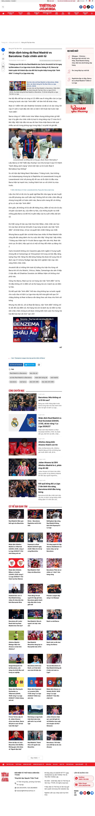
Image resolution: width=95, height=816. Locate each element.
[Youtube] (89, 1)
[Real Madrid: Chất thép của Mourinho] (35, 563)
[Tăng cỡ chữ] (3, 63)
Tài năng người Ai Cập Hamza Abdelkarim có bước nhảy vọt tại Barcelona (54, 548)
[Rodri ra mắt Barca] (54, 614)
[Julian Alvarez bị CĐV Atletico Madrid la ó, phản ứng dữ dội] (23, 467)
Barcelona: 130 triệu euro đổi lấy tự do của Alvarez (54, 745)
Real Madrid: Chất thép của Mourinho (34, 571)
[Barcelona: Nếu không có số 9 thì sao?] (23, 402)
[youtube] (84, 6)
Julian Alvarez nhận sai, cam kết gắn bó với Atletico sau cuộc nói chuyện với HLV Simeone (54, 721)
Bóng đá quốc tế (47, 13)
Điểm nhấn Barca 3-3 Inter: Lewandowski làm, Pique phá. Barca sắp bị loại (33, 190)
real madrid (54, 377)
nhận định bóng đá (41, 377)
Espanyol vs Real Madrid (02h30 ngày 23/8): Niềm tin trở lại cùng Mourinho (35, 548)
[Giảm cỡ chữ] (3, 70)
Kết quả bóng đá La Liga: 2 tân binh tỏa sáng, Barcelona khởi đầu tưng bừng (49, 488)
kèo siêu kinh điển (48, 382)
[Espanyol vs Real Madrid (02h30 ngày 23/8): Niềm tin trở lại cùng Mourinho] (35, 537)
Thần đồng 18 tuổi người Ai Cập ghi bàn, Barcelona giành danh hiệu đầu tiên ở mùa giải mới (35, 600)
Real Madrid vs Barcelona (18, 373)
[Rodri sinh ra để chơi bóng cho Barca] (54, 635)
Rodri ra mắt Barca (53, 621)
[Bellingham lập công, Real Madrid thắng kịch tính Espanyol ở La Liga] (54, 514)
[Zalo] (92, 6)
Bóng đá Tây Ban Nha (28, 42)
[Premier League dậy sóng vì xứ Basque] (54, 588)
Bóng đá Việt (36, 13)
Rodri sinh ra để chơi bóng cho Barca (53, 643)
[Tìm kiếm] (3, 7)
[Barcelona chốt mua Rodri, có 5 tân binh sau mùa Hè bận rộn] (35, 658)
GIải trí (69, 13)
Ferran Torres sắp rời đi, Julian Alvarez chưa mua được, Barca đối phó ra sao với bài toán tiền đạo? (16, 721)
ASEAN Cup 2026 (11, 13)
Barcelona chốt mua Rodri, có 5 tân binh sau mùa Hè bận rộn (34, 668)
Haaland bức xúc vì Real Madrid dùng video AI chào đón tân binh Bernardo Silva (16, 599)
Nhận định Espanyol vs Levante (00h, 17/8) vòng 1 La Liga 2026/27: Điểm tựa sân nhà (34, 693)
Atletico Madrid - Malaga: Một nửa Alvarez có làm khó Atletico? (15, 645)
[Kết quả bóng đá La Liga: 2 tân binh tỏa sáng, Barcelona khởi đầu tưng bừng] (23, 488)
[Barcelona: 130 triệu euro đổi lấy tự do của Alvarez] (54, 735)
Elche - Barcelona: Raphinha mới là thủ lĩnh (34, 523)
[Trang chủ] (3, 13)
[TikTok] (93, 1)
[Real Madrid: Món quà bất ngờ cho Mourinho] (16, 514)
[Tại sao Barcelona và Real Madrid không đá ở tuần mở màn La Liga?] (54, 658)
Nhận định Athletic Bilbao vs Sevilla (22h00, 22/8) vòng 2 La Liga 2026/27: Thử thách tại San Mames (16, 574)
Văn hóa (56, 13)
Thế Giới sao (76, 13)
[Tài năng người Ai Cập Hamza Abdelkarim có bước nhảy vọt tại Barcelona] (54, 537)
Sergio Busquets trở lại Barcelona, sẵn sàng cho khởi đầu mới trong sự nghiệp (16, 669)
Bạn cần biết (85, 13)
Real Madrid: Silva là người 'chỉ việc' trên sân (34, 623)
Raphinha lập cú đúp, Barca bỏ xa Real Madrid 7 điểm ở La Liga (81, 80)
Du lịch (63, 13)
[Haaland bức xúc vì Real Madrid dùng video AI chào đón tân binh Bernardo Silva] (16, 588)
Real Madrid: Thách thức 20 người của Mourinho (34, 745)
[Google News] (50, 61)
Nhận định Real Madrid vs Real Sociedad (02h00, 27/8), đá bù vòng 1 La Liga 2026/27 (49, 422)
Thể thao (28, 13)
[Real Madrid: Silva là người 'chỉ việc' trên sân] (35, 614)
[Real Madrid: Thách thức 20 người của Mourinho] (35, 735)
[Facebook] (86, 1)
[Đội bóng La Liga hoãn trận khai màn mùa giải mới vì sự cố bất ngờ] (35, 710)
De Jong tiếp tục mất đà (80, 70)
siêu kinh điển (34, 382)
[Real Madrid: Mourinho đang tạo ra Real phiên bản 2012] (35, 635)
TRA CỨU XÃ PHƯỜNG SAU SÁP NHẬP (66, 1)
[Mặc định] (3, 66)
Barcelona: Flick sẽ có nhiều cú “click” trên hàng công (54, 572)
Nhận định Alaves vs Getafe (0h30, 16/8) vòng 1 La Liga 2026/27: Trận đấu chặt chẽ (53, 693)
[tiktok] (88, 6)
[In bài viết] (3, 59)
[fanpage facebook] (80, 6)
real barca (23, 382)
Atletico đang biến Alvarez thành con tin (48, 443)
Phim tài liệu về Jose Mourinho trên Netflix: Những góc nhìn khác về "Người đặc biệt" (16, 746)
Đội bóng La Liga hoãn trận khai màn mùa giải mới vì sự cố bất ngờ (35, 720)
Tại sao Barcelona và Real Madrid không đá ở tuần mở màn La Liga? (54, 669)
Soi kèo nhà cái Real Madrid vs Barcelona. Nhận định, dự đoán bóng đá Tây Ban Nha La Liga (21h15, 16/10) (43, 84)
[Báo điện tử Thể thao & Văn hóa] (47, 7)
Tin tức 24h (20, 13)
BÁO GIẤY (51, 1)
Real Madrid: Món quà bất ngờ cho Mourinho (16, 522)
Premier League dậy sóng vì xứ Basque (53, 597)
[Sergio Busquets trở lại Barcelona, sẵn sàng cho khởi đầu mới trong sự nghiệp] (16, 658)
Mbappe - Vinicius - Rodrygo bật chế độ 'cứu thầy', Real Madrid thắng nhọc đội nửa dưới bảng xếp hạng (82, 60)
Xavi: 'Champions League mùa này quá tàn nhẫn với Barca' (28, 358)
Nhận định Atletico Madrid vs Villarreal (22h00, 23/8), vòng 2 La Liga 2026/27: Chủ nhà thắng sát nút (16, 549)
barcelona (13, 382)
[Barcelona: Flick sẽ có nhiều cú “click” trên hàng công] (54, 563)
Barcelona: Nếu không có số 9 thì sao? (49, 398)
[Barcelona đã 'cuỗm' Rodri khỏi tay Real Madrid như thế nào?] (16, 614)
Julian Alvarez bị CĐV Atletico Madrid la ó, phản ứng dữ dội (49, 465)
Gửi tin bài (81, 1)
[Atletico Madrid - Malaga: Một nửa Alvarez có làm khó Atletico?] (16, 635)
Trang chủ (4, 42)
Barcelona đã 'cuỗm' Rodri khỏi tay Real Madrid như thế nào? (16, 623)
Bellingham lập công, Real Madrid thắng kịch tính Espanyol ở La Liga (54, 524)
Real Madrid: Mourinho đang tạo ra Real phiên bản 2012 (35, 644)
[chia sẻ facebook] (3, 54)
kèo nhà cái (33, 373)
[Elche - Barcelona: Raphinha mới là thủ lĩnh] (35, 514)
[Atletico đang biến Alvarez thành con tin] (23, 446)
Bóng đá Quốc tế (14, 42)
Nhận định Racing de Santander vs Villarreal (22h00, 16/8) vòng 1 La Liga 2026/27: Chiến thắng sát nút (16, 694)
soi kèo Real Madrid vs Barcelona (21, 377)
